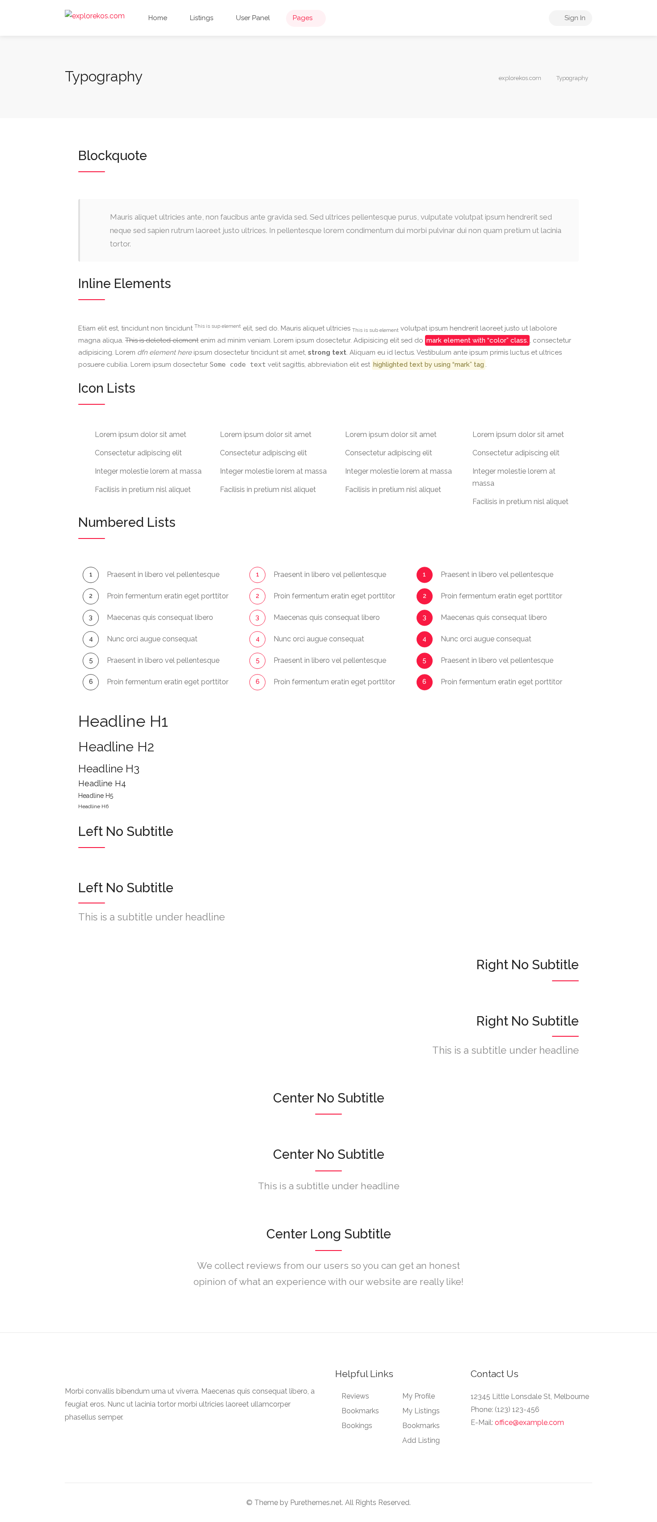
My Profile (418, 1396)
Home (157, 18)
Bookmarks (360, 1411)
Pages (302, 18)
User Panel (253, 18)
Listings (201, 18)
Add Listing (421, 1440)
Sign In (574, 18)
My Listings (421, 1411)
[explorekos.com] (95, 15)
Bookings (356, 1425)
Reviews (355, 1396)
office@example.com (529, 1422)
